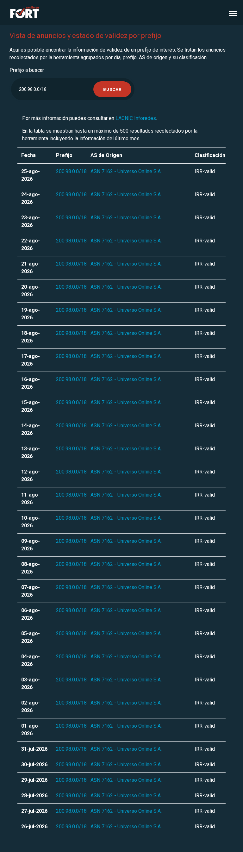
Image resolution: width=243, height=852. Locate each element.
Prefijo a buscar (26, 70)
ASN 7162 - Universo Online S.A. (126, 171)
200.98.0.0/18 (71, 171)
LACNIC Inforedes (135, 118)
